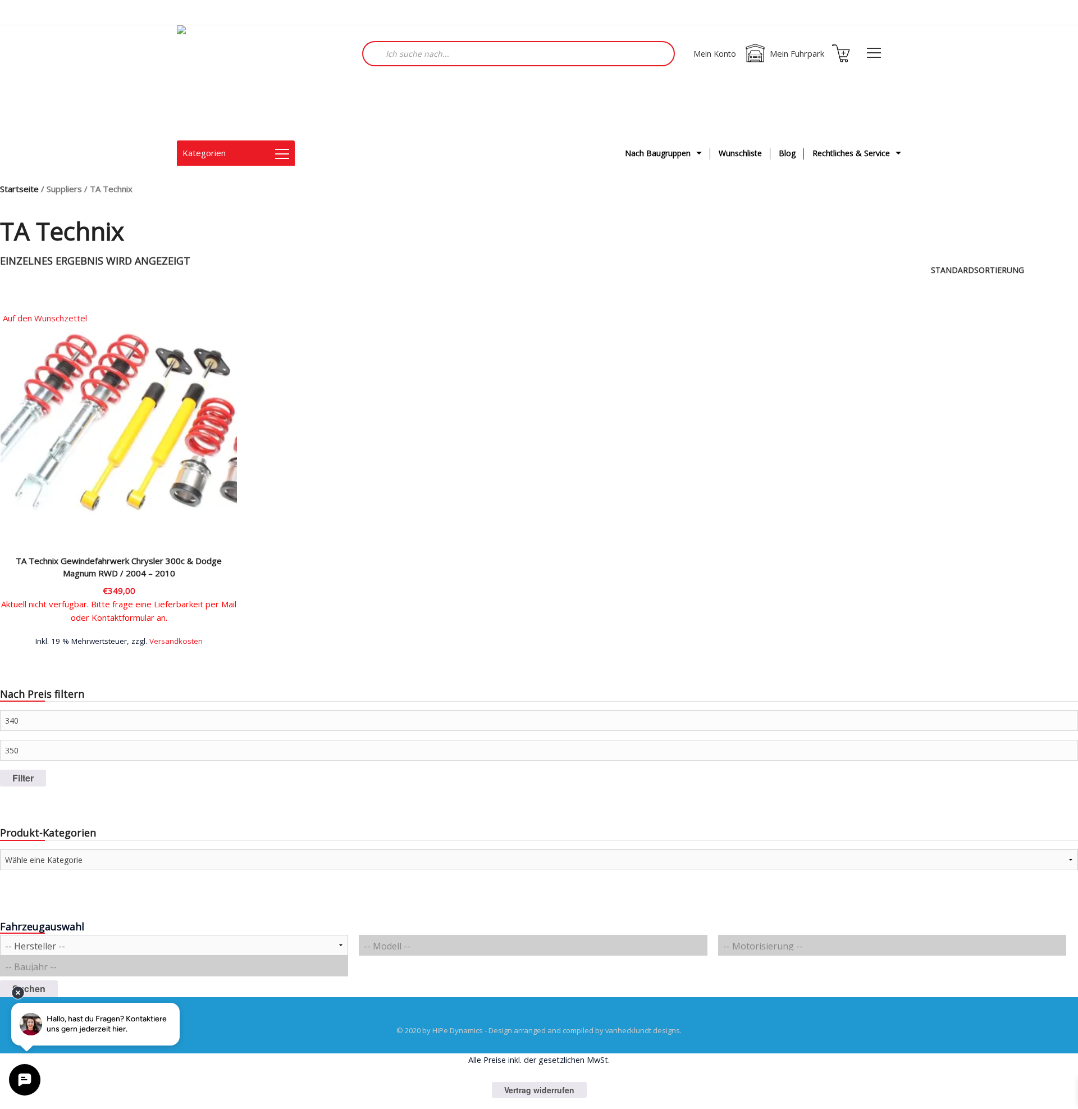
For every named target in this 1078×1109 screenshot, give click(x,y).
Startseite (19, 188)
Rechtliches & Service (851, 153)
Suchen (28, 988)
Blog (787, 153)
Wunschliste (740, 153)
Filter (23, 777)
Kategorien (204, 152)
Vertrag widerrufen (539, 1090)
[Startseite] (233, 82)
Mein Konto (714, 53)
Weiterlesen (118, 639)
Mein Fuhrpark (797, 53)
